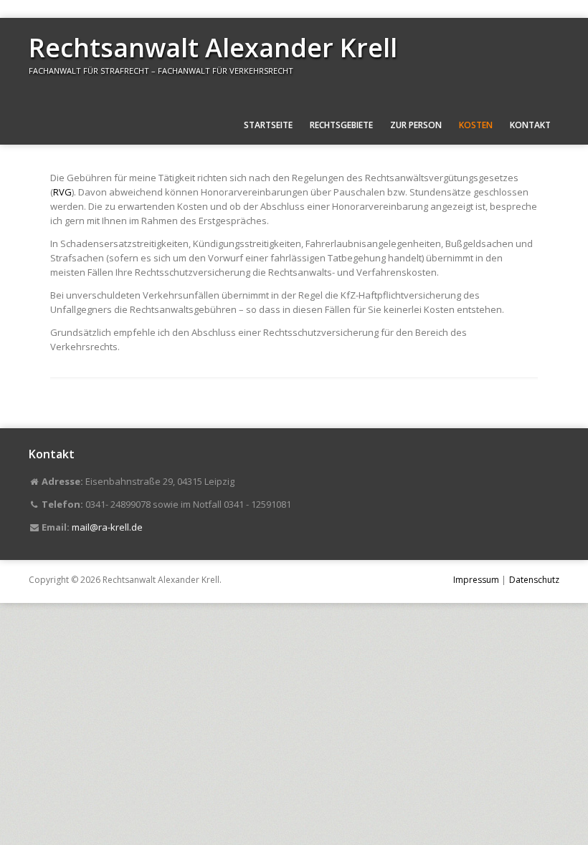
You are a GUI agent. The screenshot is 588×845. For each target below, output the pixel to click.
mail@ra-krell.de (107, 527)
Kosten (476, 125)
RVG (62, 191)
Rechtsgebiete (341, 125)
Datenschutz (534, 580)
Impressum (476, 580)
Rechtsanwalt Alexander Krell (213, 47)
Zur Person (416, 125)
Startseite (268, 125)
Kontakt (530, 125)
